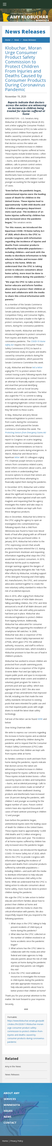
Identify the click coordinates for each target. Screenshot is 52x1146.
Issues (8, 1111)
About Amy (11, 1093)
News (16, 40)
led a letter (37, 367)
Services (10, 1099)
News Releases (25, 31)
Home (7, 40)
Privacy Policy (16, 1141)
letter (17, 457)
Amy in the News (13, 1066)
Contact (10, 1122)
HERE (40, 719)
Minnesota (12, 1105)
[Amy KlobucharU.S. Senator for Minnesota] (26, 17)
